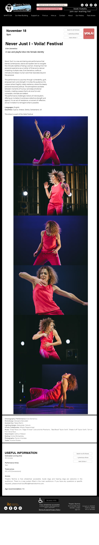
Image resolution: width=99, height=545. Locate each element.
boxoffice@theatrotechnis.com (33, 484)
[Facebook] (86, 5)
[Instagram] (95, 5)
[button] (80, 11)
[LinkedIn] (82, 5)
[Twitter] (91, 5)
